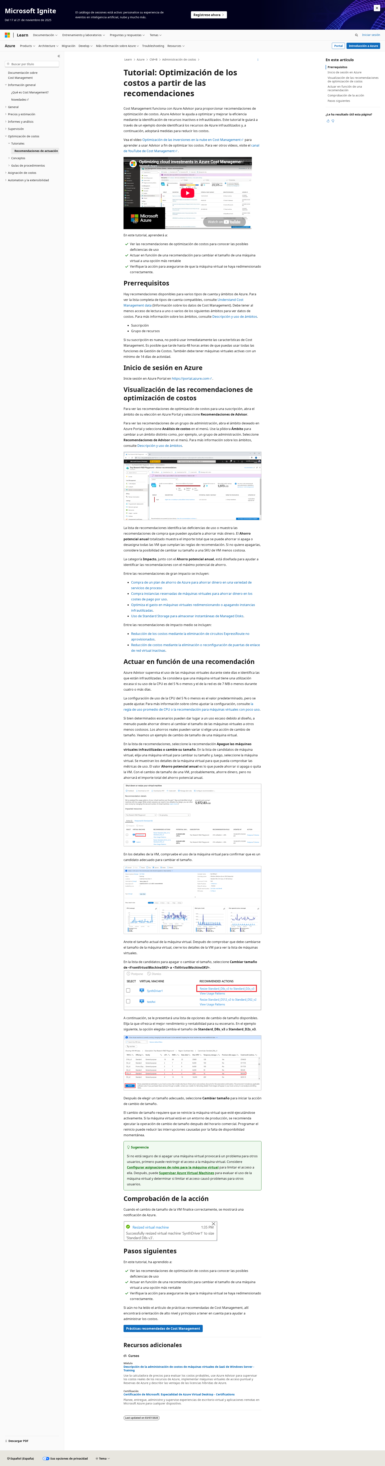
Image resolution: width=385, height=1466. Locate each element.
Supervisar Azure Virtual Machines (186, 1173)
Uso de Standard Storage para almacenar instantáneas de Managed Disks (187, 616)
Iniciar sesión (371, 35)
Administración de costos (179, 59)
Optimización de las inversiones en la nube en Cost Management (191, 140)
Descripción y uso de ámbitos (234, 316)
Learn (128, 59)
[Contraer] (58, 56)
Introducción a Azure (363, 46)
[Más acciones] (257, 60)
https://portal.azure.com (190, 378)
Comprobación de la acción (346, 95)
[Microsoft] (7, 35)
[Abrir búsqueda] (357, 35)
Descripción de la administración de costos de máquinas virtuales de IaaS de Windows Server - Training (189, 1368)
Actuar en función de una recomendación (345, 88)
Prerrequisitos (337, 67)
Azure (141, 59)
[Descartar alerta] (377, 8)
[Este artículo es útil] (328, 120)
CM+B (153, 59)
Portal (338, 46)
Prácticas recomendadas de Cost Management (163, 1328)
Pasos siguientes (339, 101)
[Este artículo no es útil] (332, 120)
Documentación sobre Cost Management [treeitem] (22, 75)
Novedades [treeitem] (18, 99)
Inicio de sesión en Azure (345, 72)
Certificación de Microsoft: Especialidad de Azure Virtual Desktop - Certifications (179, 1394)
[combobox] (32, 64)
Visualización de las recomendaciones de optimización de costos (353, 79)
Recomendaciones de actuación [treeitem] (36, 151)
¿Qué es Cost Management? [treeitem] (30, 92)
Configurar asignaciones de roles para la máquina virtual (173, 1167)
